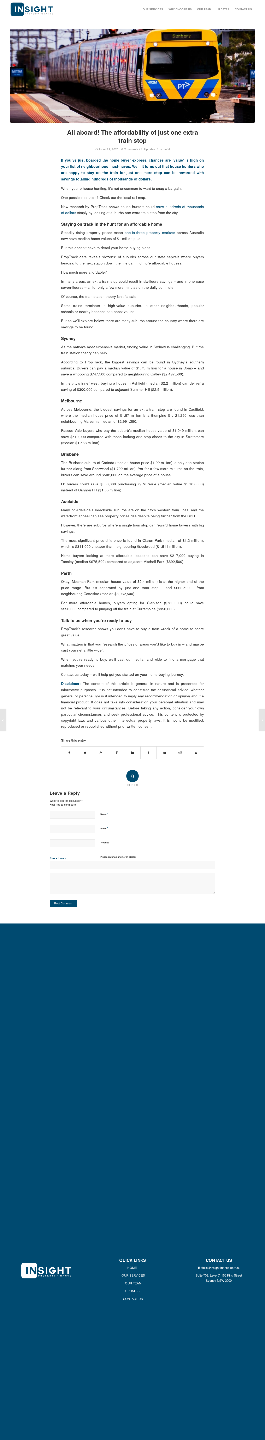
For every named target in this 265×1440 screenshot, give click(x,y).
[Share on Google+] (101, 753)
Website (104, 842)
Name (104, 814)
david (166, 149)
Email (104, 828)
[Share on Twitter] (85, 753)
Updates (149, 149)
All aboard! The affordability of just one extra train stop (132, 136)
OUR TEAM (132, 1283)
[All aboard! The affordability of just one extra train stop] (132, 76)
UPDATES (132, 1291)
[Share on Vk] (164, 753)
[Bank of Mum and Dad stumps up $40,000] (3, 720)
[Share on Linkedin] (132, 753)
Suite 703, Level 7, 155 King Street (219, 1275)
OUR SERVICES (133, 1275)
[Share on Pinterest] (116, 753)
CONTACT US (132, 1298)
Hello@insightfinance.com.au (220, 1267)
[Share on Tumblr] (148, 753)
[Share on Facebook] (69, 753)
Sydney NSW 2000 (219, 1280)
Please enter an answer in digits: (118, 856)
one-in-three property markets (150, 232)
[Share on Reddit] (180, 753)
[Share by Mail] (196, 753)
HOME (132, 1267)
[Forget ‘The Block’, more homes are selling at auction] (262, 720)
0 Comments (129, 149)
